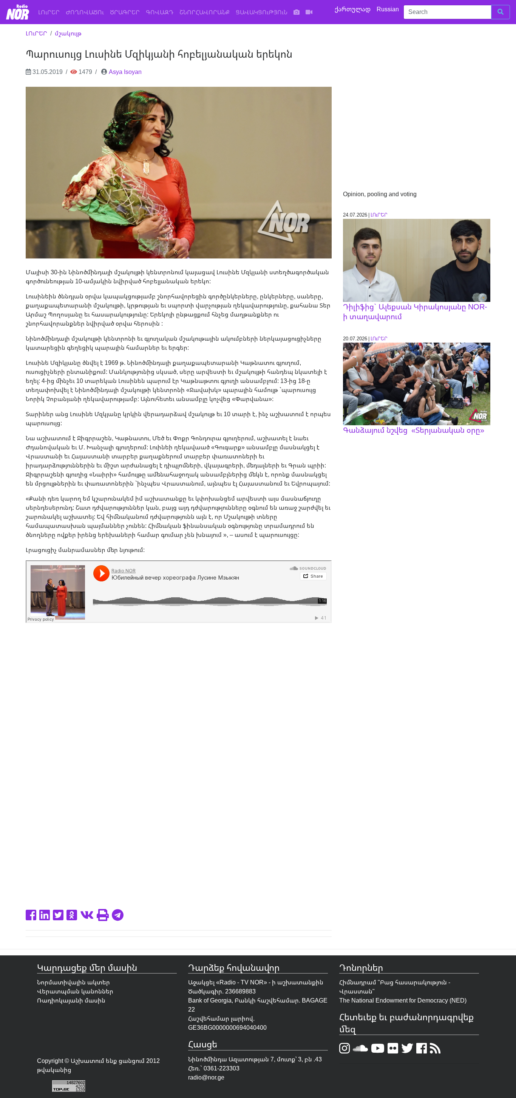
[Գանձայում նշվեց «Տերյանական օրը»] (416, 383)
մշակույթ (68, 33)
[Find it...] (500, 12)
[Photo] (296, 12)
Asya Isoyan (125, 72)
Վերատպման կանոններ (75, 991)
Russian (388, 9)
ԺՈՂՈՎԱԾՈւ (85, 12)
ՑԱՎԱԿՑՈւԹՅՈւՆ (261, 12)
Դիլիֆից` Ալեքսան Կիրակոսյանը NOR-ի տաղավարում (415, 311)
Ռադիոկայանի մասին (71, 1000)
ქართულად (353, 9)
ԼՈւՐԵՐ (50, 12)
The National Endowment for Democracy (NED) (403, 1000)
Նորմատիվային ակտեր (73, 982)
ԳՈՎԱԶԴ (159, 12)
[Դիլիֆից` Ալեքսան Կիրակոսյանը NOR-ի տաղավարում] (416, 259)
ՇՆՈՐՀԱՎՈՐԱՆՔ (204, 12)
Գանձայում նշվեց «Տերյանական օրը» (413, 430)
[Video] (309, 12)
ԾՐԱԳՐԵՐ (125, 12)
